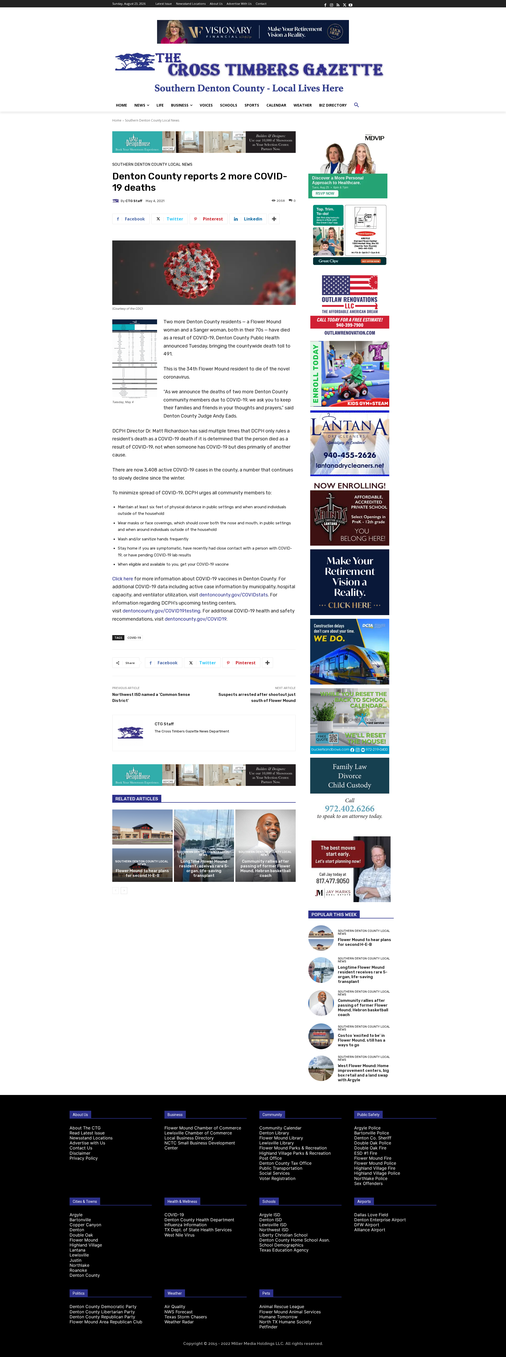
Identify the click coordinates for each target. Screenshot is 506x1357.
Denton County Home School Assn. (294, 1240)
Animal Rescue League (281, 1306)
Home (116, 120)
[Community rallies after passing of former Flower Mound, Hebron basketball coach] (265, 846)
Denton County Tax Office (285, 1163)
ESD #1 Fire (365, 1153)
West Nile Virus (179, 1235)
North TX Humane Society (285, 1321)
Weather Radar (179, 1321)
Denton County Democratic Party (103, 1306)
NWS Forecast (178, 1311)
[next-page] (124, 890)
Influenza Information (185, 1224)
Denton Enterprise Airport (380, 1219)
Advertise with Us (87, 1142)
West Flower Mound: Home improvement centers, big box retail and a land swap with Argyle (363, 1072)
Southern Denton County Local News (152, 120)
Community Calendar (280, 1127)
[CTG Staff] (116, 200)
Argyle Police (367, 1127)
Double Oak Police (372, 1142)
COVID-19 (134, 638)
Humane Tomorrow (278, 1316)
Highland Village (86, 1245)
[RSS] (338, 4)
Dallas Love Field (371, 1214)
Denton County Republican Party (102, 1316)
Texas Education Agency (284, 1250)
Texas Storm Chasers (185, 1316)
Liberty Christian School (283, 1235)
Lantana (77, 1250)
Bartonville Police (371, 1132)
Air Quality (174, 1306)
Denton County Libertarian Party (102, 1311)
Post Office (270, 1158)
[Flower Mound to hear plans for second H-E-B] (142, 846)
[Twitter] (344, 4)
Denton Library (274, 1132)
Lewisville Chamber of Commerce (198, 1132)
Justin (75, 1260)
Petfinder (268, 1326)
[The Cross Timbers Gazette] (253, 71)
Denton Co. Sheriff (372, 1137)
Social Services (274, 1173)
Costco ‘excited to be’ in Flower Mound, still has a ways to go (361, 1040)
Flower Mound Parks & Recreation (293, 1147)
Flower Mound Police (375, 1163)
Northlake (79, 1265)
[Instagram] (331, 4)
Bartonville (80, 1219)
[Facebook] (325, 4)
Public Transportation (280, 1168)
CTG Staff (133, 201)
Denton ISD (270, 1219)
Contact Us (81, 1147)
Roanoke (78, 1270)
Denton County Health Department (199, 1219)
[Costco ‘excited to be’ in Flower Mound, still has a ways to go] (321, 1036)
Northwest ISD (274, 1229)
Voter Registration (277, 1178)
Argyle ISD (269, 1214)
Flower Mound (84, 1240)
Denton (77, 1229)
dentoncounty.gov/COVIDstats (233, 595)
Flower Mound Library (281, 1137)
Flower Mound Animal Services (290, 1311)
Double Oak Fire (370, 1147)
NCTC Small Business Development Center (199, 1145)
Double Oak (81, 1235)
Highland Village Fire (374, 1168)
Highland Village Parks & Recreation (295, 1153)
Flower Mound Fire (372, 1158)
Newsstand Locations (91, 1137)
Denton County (85, 1275)
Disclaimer (80, 1153)
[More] (274, 219)
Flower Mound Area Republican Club (106, 1321)
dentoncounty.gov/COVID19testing (161, 611)
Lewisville (79, 1255)
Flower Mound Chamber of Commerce (202, 1127)
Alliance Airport (369, 1229)
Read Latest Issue (87, 1132)
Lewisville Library (276, 1142)
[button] (356, 105)
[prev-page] (115, 890)
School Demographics (281, 1245)
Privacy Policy (84, 1158)
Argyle (76, 1214)
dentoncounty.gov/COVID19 (195, 619)
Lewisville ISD (273, 1224)
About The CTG (85, 1127)
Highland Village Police (377, 1173)
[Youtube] (350, 4)
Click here (122, 579)
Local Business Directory (189, 1137)
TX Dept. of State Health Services (198, 1229)
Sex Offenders (368, 1183)
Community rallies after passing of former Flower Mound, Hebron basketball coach (265, 868)
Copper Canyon (85, 1224)
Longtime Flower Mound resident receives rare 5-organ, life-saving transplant (204, 868)
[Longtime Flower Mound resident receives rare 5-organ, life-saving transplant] (204, 846)
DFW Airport (366, 1224)
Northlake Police (370, 1178)
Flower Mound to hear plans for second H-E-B (142, 873)
